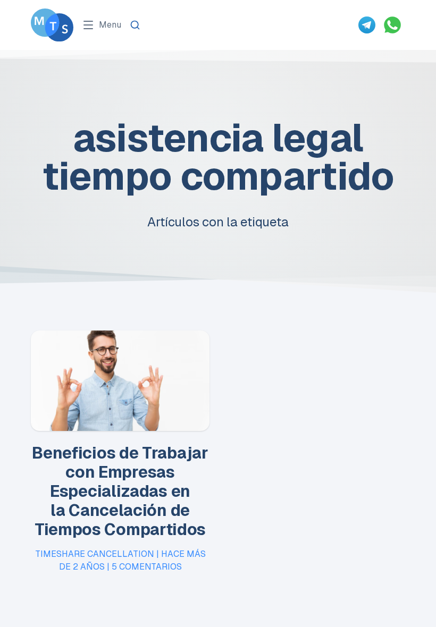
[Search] (135, 25)
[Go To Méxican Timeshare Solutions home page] (52, 25)
